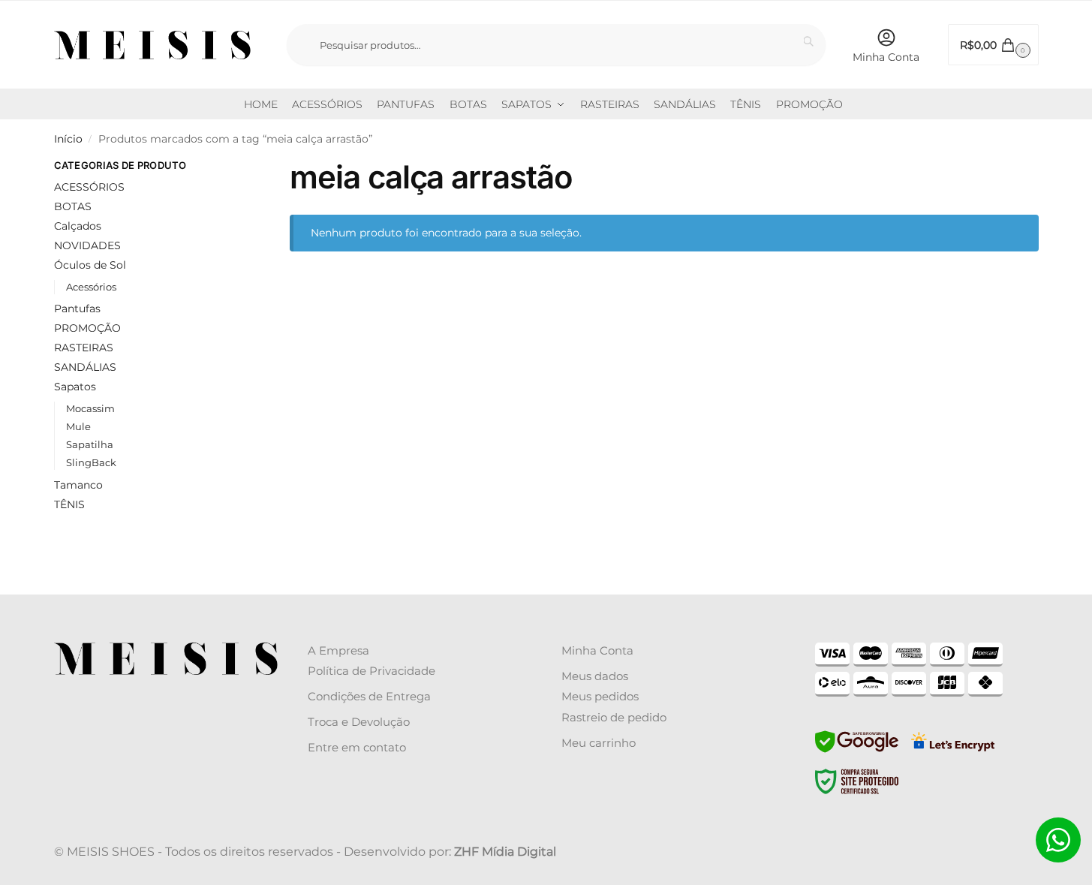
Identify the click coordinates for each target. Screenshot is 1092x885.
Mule (78, 426)
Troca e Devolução (359, 722)
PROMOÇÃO (87, 328)
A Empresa (338, 650)
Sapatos (75, 386)
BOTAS (73, 206)
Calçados (77, 226)
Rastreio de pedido (613, 717)
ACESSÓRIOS (89, 187)
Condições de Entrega (369, 696)
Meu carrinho (598, 743)
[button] (993, 44)
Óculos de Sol (90, 265)
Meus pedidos (600, 696)
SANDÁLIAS (85, 367)
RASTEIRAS (83, 347)
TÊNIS (69, 504)
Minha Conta (886, 57)
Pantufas (77, 308)
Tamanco (78, 485)
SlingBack (91, 462)
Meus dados (594, 676)
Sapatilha (89, 444)
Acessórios (91, 287)
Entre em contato (357, 747)
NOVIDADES (87, 245)
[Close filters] (225, 167)
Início (68, 139)
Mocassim (90, 408)
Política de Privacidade (371, 671)
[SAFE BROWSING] (856, 750)
